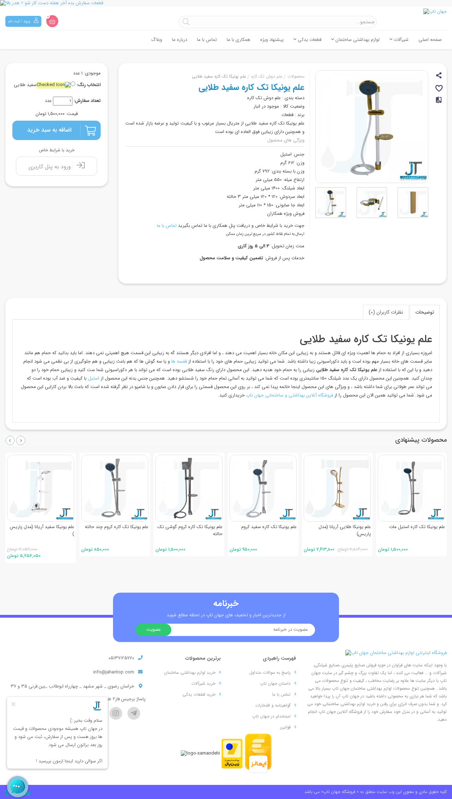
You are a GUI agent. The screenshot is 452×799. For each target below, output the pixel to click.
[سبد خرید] (52, 21)
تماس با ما (207, 39)
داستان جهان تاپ (275, 683)
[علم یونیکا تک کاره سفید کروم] (263, 488)
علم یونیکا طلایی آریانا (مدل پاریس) (345, 530)
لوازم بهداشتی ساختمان (357, 39)
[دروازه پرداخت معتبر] (232, 753)
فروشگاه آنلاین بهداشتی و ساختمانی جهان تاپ (289, 395)
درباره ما (179, 39)
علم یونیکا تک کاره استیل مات (417, 527)
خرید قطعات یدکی (199, 694)
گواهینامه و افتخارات (273, 705)
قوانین (285, 727)
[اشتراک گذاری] (439, 76)
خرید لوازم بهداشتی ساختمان (189, 672)
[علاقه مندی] (439, 89)
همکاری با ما (238, 39)
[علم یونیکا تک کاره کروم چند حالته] (114, 488)
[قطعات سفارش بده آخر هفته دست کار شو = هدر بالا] (226, 3)
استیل (93, 378)
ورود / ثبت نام (19, 21)
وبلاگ (156, 39)
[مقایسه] (439, 103)
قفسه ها (179, 361)
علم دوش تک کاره (266, 76)
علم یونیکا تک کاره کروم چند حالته (116, 527)
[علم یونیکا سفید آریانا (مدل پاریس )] (40, 488)
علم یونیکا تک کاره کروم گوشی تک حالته (189, 530)
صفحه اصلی (430, 39)
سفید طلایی (25, 85)
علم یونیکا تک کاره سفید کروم (269, 527)
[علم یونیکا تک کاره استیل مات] (411, 488)
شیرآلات (400, 39)
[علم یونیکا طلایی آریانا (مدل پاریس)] (337, 488)
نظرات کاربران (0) (386, 312)
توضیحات (424, 312)
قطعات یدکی (308, 39)
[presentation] (10, 440)
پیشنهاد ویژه (272, 39)
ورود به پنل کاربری (51, 166)
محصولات (295, 76)
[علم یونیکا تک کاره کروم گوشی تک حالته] (188, 488)
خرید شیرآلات (203, 683)
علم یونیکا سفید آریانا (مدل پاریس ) (42, 530)
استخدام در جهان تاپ (271, 716)
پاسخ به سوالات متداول (270, 672)
